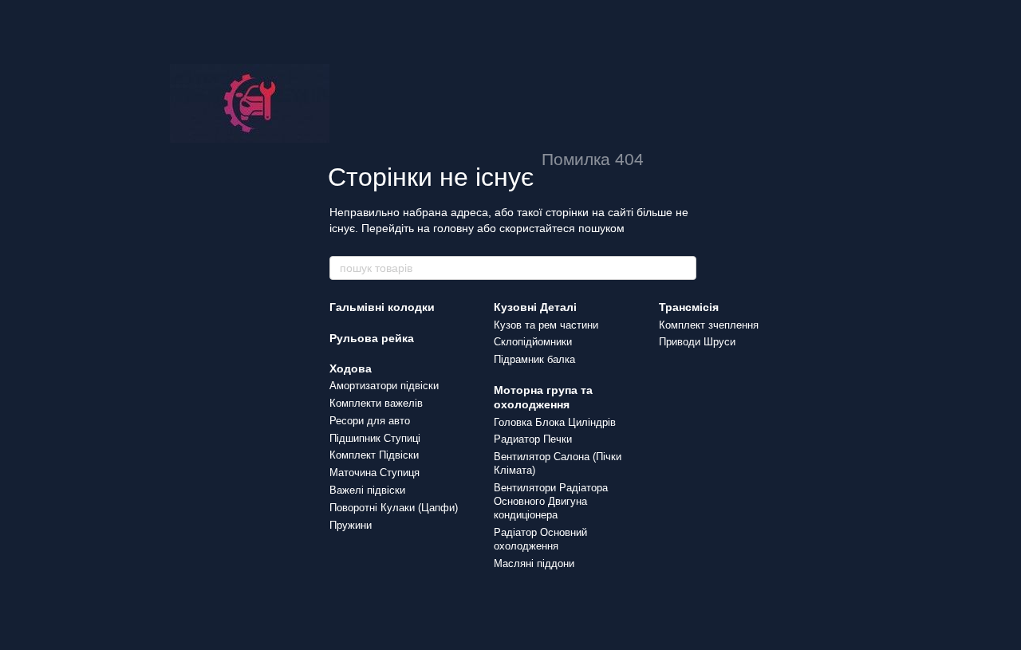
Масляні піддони (534, 563)
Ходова (350, 368)
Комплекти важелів (376, 403)
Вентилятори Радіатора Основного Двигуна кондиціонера (551, 501)
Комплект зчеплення (709, 325)
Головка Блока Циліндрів (555, 422)
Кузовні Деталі (535, 307)
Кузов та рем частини (546, 325)
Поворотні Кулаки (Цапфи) (393, 508)
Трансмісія (689, 307)
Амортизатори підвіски (384, 386)
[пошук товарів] (683, 268)
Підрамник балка (534, 359)
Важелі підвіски (367, 490)
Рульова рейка (371, 338)
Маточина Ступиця (374, 473)
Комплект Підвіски (374, 455)
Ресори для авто (369, 421)
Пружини (350, 525)
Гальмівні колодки (382, 307)
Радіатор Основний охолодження (540, 539)
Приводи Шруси (697, 342)
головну (453, 228)
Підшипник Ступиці (374, 438)
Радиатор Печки (533, 439)
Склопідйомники (533, 342)
